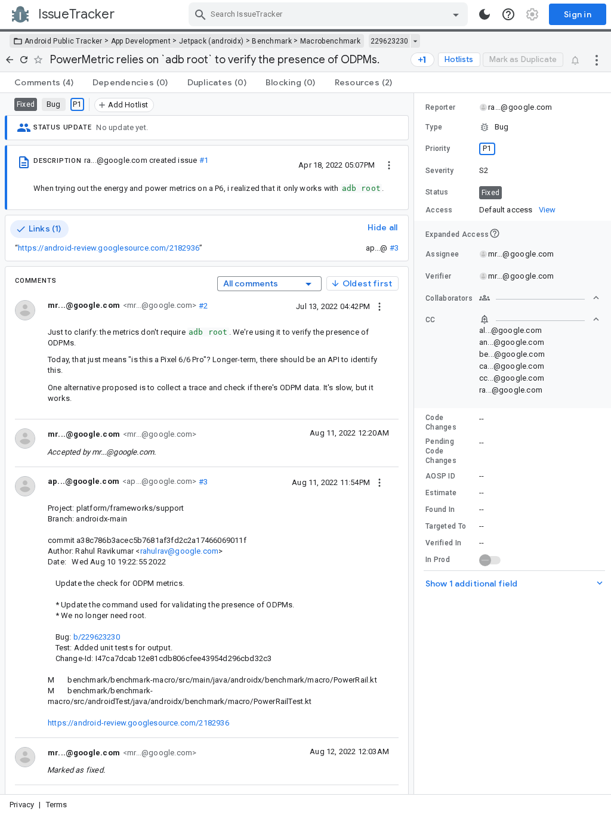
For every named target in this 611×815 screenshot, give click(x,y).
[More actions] (596, 59)
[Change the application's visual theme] (484, 14)
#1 (203, 160)
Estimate (440, 493)
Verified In (443, 543)
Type (433, 127)
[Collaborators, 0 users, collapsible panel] (539, 297)
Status (437, 192)
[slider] (415, 443)
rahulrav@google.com (179, 551)
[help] (508, 14)
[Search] (200, 14)
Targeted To (445, 526)
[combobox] (330, 14)
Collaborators (449, 298)
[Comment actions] (379, 306)
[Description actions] (389, 164)
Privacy (22, 804)
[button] (512, 127)
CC (430, 320)
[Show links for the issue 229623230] (415, 41)
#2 (202, 305)
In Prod (437, 559)
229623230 (389, 41)
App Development (141, 41)
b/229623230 (96, 636)
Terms (56, 804)
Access (439, 210)
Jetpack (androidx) (211, 41)
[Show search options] (456, 14)
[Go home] (9, 60)
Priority (437, 148)
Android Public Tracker (63, 41)
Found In (440, 509)
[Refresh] (24, 60)
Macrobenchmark (330, 41)
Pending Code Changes (440, 451)
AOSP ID (440, 476)
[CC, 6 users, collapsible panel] (539, 319)
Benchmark (272, 41)
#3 (394, 247)
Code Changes (440, 422)
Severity (439, 170)
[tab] (44, 82)
